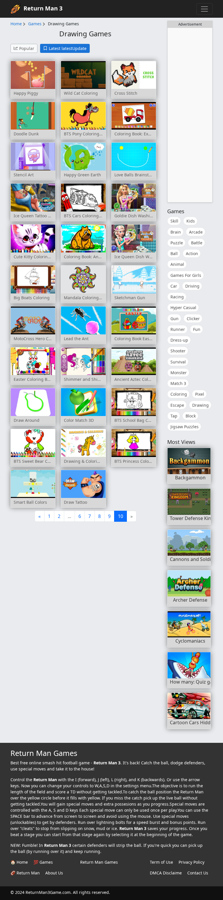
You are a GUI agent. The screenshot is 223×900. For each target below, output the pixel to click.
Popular (26, 48)
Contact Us (197, 873)
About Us (54, 873)
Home (16, 23)
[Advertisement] (190, 115)
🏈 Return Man (25, 873)
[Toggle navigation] (204, 9)
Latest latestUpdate (68, 48)
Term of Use (161, 862)
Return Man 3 (43, 8)
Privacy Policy (191, 862)
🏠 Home (19, 862)
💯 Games (43, 862)
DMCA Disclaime (166, 873)
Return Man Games (99, 862)
